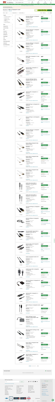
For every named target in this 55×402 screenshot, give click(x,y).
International (6, 391)
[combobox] (45, 12)
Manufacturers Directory (19, 392)
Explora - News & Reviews (31, 391)
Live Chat (49, 0)
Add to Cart (44, 18)
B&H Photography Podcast (31, 392)
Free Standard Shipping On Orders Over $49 (45, 223)
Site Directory (6, 392)
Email (6, 381)
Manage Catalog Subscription (8, 389)
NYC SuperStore (41, 0)
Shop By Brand (7, 393)
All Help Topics (7, 394)
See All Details (27, 152)
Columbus (27, 5)
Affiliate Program (18, 391)
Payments (6, 390)
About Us (45, 0)
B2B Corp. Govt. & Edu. (31, 389)
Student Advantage (30, 388)
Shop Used (10, 10)
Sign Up (22, 381)
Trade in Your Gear (45, 391)
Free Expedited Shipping (45, 395)
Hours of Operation (18, 389)
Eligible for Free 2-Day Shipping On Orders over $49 (45, 21)
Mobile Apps (38, 398)
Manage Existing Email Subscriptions (9, 383)
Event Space (29, 390)
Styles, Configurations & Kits (34, 26)
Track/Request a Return (8, 388)
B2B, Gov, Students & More (9, 0)
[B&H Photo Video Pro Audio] (5, 2)
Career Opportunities (19, 393)
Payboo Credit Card (18, 390)
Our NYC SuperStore (19, 388)
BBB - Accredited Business (7, 398)
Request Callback (45, 389)
